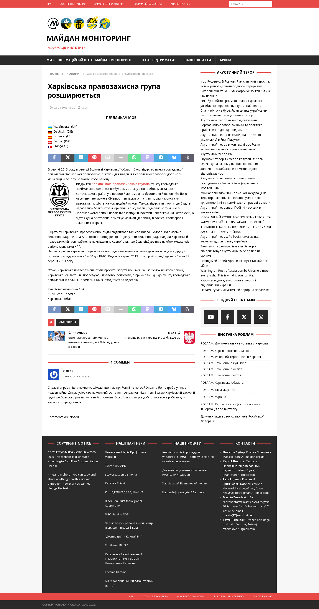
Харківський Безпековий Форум (184, 483)
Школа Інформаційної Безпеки (183, 492)
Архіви (225, 60)
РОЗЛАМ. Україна (213, 397)
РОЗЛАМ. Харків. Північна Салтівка (226, 351)
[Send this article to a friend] (107, 158)
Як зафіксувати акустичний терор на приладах (235, 290)
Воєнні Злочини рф (73, 3)
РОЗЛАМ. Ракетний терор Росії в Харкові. (231, 357)
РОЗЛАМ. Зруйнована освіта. (222, 369)
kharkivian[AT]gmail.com (239, 475)
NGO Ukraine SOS (117, 514)
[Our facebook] (227, 317)
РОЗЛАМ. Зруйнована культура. (224, 363)
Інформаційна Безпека (147, 3)
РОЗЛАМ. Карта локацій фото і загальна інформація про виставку (230, 406)
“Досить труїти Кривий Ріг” (123, 536)
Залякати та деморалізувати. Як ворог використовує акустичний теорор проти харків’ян (230, 251)
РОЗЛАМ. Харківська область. (222, 382)
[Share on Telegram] (161, 158)
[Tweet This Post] (67, 158)
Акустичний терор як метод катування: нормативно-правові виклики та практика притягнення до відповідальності (231, 125)
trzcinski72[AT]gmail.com (239, 529)
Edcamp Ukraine (116, 572)
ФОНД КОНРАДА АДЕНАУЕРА (124, 492)
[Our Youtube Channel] (211, 317)
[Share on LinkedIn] (81, 158)
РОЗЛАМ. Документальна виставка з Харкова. (234, 343)
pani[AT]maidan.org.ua (250, 457)
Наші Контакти (197, 60)
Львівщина (67, 322)
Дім (49, 3)
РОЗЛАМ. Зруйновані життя (221, 375)
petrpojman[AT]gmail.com (252, 493)
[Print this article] (121, 158)
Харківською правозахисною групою (121, 184)
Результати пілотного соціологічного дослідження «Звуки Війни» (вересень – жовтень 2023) (229, 183)
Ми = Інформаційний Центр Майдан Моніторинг (89, 60)
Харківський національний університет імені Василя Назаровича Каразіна (123, 558)
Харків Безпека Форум (108, 3)
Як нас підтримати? (158, 60)
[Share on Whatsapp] (134, 158)
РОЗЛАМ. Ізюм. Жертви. (218, 390)
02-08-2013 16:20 (64, 107)
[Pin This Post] (94, 158)
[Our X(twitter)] (244, 317)
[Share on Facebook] (54, 158)
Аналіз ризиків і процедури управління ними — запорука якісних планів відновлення (188, 456)
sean (84, 107)
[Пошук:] (250, 3)
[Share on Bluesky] (174, 158)
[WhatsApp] (261, 317)
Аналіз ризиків (180, 3)
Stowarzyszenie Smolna (121, 474)
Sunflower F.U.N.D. (117, 545)
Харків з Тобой (115, 483)
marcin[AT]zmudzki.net (238, 515)
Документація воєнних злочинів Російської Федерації (232, 418)
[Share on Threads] (187, 158)
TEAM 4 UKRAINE (115, 466)
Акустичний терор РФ (216, 154)
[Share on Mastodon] (147, 158)
